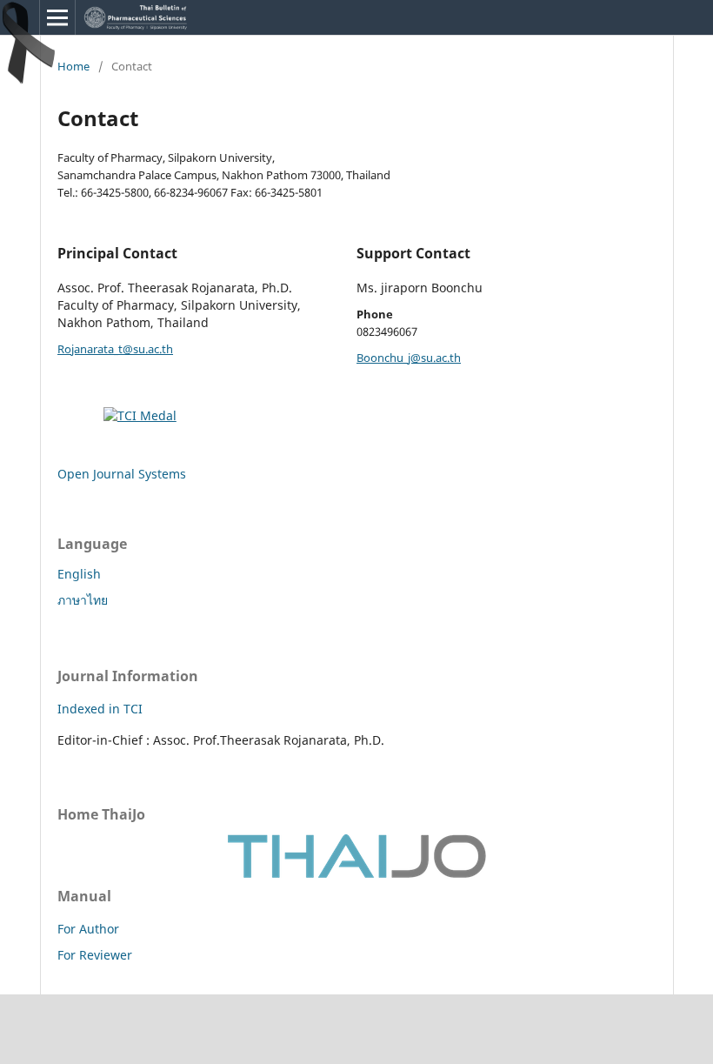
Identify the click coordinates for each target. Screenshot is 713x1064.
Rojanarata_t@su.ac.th (115, 349)
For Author (88, 928)
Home (73, 66)
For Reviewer (94, 955)
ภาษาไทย (82, 600)
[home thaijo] (356, 874)
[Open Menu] (57, 17)
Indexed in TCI (100, 708)
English (79, 573)
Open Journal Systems (121, 473)
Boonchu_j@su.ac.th (408, 357)
